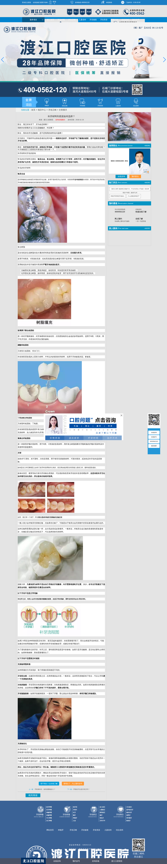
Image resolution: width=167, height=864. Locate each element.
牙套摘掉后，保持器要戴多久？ (45, 789)
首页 (33, 110)
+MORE (147, 145)
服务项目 (33, 20)
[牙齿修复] (82, 101)
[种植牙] (47, 101)
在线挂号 (154, 437)
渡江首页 (50, 20)
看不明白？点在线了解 (48, 784)
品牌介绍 (114, 20)
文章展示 (63, 110)
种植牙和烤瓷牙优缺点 (117, 196)
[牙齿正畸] (65, 101)
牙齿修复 (93, 20)
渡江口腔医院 (116, 861)
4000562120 (154, 441)
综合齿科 (125, 20)
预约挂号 (136, 20)
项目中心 (42, 110)
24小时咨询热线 (120, 211)
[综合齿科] (136, 101)
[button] (79, 94)
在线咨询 (121, 176)
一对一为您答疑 (141, 220)
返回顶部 (154, 446)
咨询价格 (95, 861)
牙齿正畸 (71, 20)
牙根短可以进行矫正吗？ (81, 789)
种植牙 (61, 830)
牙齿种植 (61, 20)
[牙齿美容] (100, 101)
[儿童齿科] (118, 101)
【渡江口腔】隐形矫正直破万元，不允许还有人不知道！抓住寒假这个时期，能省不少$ (130, 189)
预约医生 (135, 176)
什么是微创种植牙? (134, 196)
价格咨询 (141, 211)
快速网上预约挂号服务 (122, 220)
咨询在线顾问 (60, 120)
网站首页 (50, 830)
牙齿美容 (103, 20)
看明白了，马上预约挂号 (73, 784)
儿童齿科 (82, 20)
